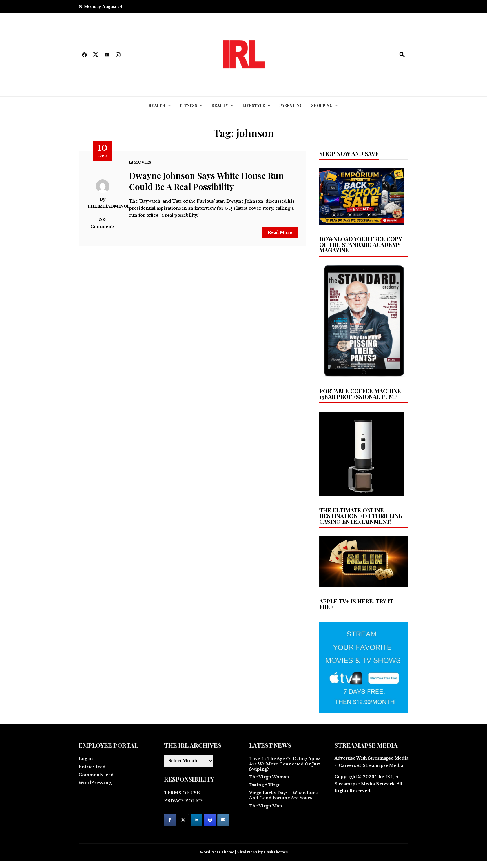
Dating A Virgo (265, 784)
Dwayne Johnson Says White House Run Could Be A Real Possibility (206, 181)
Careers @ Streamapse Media (371, 765)
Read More (280, 232)
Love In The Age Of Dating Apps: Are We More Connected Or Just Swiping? (284, 763)
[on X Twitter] (183, 820)
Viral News (247, 852)
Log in (86, 758)
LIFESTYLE (254, 105)
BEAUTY (220, 105)
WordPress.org (95, 782)
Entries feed (92, 766)
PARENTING (291, 105)
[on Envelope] (223, 820)
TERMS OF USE (182, 792)
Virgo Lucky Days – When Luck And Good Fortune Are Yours (283, 795)
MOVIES (142, 162)
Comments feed (96, 774)
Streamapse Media (355, 783)
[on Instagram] (210, 820)
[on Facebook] (170, 820)
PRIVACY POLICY (183, 800)
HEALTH (157, 105)
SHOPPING (322, 105)
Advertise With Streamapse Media (371, 758)
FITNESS (188, 105)
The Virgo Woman (269, 777)
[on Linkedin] (196, 820)
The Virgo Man (265, 806)
